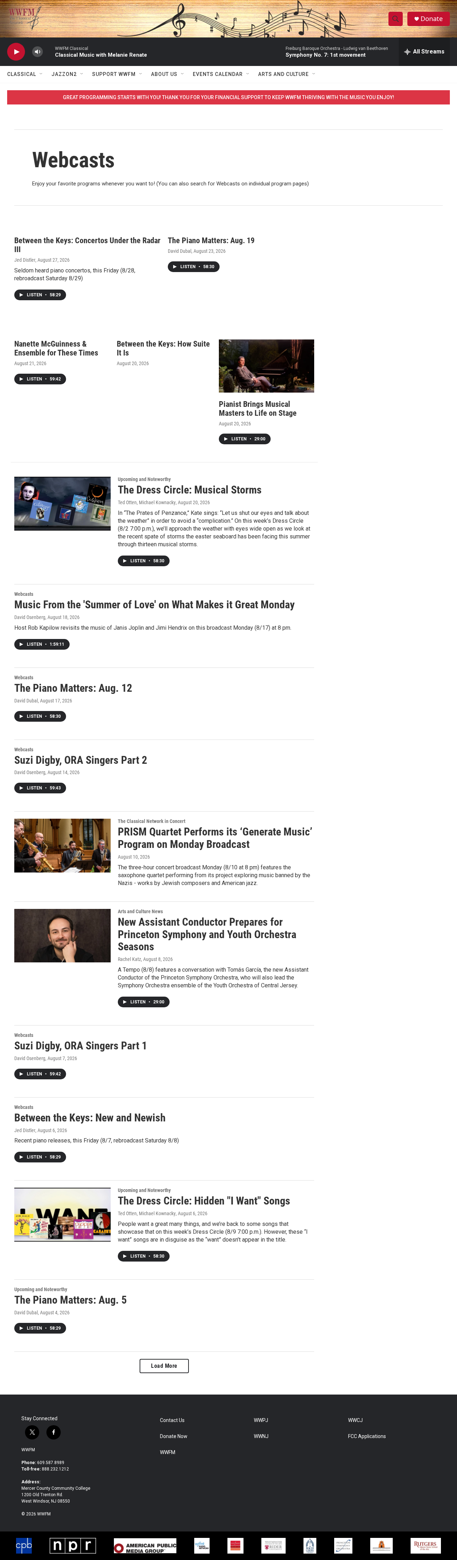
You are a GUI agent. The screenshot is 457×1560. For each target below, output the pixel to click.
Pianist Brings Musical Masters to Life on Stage (258, 409)
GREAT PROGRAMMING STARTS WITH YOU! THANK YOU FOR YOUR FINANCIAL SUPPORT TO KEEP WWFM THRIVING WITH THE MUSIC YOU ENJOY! (228, 97)
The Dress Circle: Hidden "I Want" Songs (204, 1201)
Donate (432, 18)
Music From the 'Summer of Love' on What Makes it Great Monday (154, 604)
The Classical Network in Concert (151, 821)
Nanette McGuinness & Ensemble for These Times (56, 348)
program (282, 183)
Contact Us (172, 1420)
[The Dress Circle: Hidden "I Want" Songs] (62, 1214)
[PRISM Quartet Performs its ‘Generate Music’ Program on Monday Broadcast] (62, 845)
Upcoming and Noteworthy (144, 479)
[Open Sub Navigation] (41, 74)
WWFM (28, 1449)
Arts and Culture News (140, 911)
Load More (164, 1365)
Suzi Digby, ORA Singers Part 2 (80, 760)
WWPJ (261, 1420)
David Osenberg (29, 617)
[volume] (37, 52)
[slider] (49, 51)
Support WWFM (114, 74)
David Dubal (179, 251)
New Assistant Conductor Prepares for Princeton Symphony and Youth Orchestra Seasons (207, 934)
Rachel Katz (129, 959)
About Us (164, 74)
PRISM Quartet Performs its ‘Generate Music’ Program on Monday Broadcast (215, 837)
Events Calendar (218, 74)
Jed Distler (24, 260)
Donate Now (173, 1436)
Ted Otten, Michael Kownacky (147, 502)
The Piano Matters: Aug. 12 (73, 688)
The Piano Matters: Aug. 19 (211, 240)
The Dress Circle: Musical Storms (190, 490)
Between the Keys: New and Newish (90, 1117)
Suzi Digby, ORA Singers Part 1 (80, 1045)
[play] (16, 52)
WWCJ (355, 1420)
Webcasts (23, 594)
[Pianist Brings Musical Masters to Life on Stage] (266, 366)
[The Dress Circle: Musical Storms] (62, 503)
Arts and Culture (283, 74)
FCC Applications (367, 1436)
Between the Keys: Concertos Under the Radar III (87, 245)
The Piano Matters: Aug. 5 (70, 1300)
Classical (21, 74)
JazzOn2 (64, 74)
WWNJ (261, 1436)
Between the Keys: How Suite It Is (163, 348)
